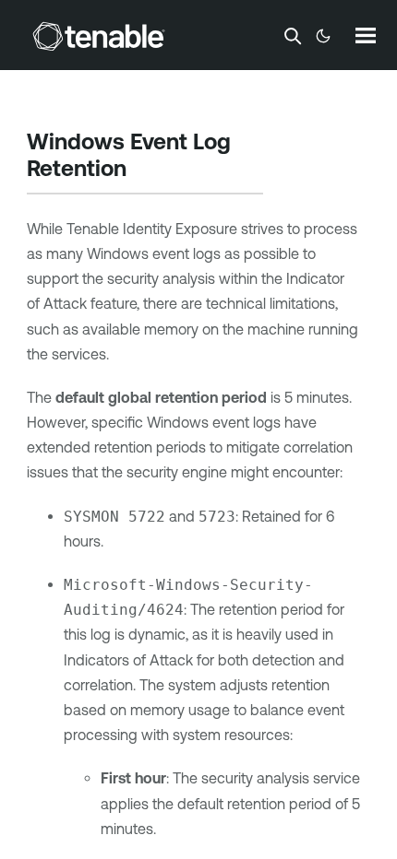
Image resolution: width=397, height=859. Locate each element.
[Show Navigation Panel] (365, 35)
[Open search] (293, 36)
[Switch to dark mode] (323, 36)
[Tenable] (99, 36)
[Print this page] (142, 170)
